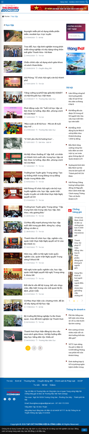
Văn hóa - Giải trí (44, 142)
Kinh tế (18, 381)
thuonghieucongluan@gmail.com (41, 403)
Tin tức (41, 55)
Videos (53, 385)
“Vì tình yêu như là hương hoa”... (39, 139)
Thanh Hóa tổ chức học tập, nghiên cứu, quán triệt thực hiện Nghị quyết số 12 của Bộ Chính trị (44, 241)
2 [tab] (77, 301)
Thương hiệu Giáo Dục (47, 99)
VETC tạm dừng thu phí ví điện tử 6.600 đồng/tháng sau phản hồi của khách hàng (77, 349)
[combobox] (76, 36)
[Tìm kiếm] (86, 2)
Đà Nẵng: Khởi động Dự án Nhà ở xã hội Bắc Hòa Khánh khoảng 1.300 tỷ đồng (76, 133)
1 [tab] (74, 301)
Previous (69, 300)
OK (84, 430)
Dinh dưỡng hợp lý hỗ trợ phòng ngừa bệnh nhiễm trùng (76, 364)
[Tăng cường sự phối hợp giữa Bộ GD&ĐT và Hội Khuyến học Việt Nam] (13, 97)
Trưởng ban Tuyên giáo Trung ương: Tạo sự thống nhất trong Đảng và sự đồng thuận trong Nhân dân (43, 175)
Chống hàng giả (77, 210)
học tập (14, 16)
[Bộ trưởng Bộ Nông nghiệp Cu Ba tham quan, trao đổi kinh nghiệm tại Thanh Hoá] (13, 320)
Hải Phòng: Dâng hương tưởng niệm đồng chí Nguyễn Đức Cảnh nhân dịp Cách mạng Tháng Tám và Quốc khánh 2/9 (77, 190)
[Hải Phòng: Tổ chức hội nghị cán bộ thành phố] (13, 82)
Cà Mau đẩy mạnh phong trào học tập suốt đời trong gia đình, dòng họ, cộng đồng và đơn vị (42, 225)
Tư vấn (36, 385)
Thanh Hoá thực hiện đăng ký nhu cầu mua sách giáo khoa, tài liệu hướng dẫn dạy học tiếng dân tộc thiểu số (42, 334)
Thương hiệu (29, 381)
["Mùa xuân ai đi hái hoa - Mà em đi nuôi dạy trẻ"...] (13, 128)
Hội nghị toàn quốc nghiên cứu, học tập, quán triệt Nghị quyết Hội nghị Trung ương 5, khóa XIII (44, 272)
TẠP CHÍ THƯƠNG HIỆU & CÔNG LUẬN (43, 424)
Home (7, 16)
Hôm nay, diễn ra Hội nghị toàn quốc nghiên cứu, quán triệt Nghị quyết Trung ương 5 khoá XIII (43, 257)
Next (82, 300)
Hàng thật (64, 2)
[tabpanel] (76, 257)
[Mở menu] (2, 2)
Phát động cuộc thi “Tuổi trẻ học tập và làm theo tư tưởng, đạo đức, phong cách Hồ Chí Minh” (43, 111)
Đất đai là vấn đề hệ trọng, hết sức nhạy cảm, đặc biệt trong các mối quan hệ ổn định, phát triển (43, 288)
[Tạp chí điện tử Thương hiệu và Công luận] (13, 393)
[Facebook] (5, 399)
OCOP (80, 381)
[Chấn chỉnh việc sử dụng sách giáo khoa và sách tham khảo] (13, 67)
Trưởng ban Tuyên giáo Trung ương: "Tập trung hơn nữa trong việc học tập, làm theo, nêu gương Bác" (43, 210)
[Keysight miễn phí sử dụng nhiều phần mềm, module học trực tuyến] (13, 36)
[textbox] (76, 36)
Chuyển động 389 (45, 68)
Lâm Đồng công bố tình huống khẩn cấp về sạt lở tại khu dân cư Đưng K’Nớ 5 (77, 98)
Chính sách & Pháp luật (65, 381)
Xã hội (40, 37)
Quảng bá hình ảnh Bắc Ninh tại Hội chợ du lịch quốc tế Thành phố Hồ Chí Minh (77, 170)
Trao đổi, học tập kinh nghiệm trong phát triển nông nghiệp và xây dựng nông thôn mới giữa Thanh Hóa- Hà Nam (43, 49)
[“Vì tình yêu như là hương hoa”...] (13, 143)
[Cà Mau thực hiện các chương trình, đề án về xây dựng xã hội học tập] (13, 305)
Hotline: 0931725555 (77, 2)
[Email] (14, 399)
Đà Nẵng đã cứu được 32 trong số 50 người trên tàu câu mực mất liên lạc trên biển (76, 116)
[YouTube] (9, 399)
